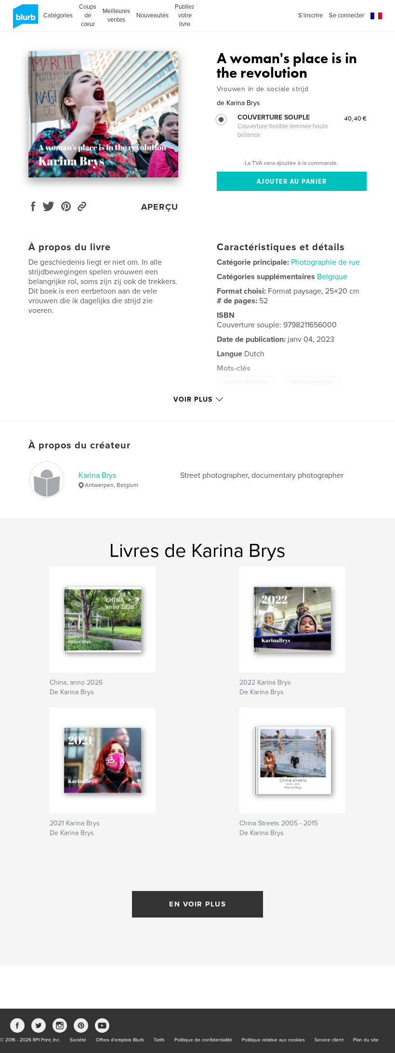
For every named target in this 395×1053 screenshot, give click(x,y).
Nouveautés (152, 15)
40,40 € (355, 118)
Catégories (58, 15)
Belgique (332, 277)
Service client (329, 1040)
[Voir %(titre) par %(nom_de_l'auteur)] (103, 114)
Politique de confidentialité (203, 1040)
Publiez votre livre (185, 15)
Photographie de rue (325, 262)
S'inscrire (310, 15)
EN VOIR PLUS (197, 904)
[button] (376, 16)
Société (78, 1040)
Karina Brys (97, 475)
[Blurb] (24, 20)
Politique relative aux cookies (273, 1040)
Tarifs (159, 1040)
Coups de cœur (87, 15)
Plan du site (366, 1040)
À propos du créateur (79, 445)
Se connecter (346, 15)
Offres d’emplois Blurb (120, 1040)
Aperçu (159, 207)
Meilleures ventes (116, 15)
